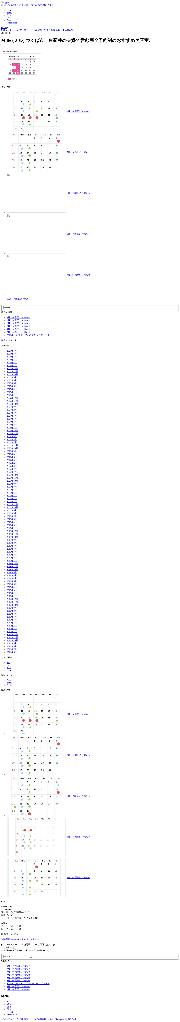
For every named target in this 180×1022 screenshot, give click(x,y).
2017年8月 (12, 611)
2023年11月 (12, 433)
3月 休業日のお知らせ (18, 332)
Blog (9, 17)
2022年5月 (12, 460)
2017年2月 (12, 628)
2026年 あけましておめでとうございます (28, 335)
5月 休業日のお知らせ (78, 234)
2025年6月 (12, 383)
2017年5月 (12, 620)
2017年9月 (12, 608)
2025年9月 (12, 377)
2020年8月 (12, 513)
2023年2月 (12, 442)
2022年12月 (12, 445)
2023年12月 (12, 430)
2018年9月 (12, 572)
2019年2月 (12, 557)
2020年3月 (12, 525)
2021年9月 (12, 484)
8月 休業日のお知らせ (78, 111)
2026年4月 (12, 356)
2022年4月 (12, 463)
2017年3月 (12, 625)
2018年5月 (12, 584)
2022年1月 (12, 472)
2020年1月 (12, 528)
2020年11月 (12, 504)
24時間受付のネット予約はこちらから (20, 939)
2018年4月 (12, 587)
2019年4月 (12, 555)
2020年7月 (12, 516)
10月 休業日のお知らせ (19, 299)
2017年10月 (12, 605)
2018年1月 (12, 596)
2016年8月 (12, 646)
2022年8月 (12, 454)
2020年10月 (12, 507)
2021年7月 (12, 489)
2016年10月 (12, 640)
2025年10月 (12, 374)
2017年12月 (12, 599)
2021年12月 (12, 475)
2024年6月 (12, 416)
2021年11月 (12, 478)
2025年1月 (12, 395)
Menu (9, 12)
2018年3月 (12, 590)
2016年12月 (12, 634)
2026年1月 (12, 365)
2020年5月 (12, 519)
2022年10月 (12, 448)
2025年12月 (12, 368)
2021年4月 (12, 495)
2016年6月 (12, 652)
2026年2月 (12, 362)
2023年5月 (12, 436)
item (9, 667)
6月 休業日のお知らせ (78, 193)
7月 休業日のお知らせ (78, 152)
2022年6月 (12, 457)
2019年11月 (12, 534)
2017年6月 (12, 617)
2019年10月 (12, 537)
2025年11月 (12, 371)
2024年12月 (12, 398)
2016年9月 (12, 643)
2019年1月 (12, 560)
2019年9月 (12, 540)
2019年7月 (12, 546)
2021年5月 (12, 492)
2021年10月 (12, 481)
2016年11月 (12, 637)
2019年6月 (12, 549)
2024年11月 (12, 401)
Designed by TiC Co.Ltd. (67, 1019)
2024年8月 (12, 410)
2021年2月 (12, 498)
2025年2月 (12, 392)
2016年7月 (12, 649)
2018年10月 (12, 569)
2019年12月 (12, 531)
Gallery (10, 665)
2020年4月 (12, 522)
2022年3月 (12, 466)
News (9, 10)
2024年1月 (12, 427)
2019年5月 (12, 552)
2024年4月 (12, 422)
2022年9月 (12, 451)
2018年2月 (12, 593)
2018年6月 (12, 581)
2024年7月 (12, 413)
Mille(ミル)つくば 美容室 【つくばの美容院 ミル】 (28, 1019)
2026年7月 (12, 351)
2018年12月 (12, 563)
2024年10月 (12, 404)
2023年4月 (12, 439)
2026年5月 (12, 354)
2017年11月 (12, 602)
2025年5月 (12, 386)
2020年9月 (12, 510)
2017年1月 (12, 631)
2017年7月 (12, 614)
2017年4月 (12, 622)
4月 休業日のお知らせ (78, 274)
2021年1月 (12, 501)
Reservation (12, 23)
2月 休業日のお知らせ (18, 986)
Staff (9, 15)
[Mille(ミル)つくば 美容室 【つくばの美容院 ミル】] (27, 5)
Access (10, 20)
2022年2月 (12, 469)
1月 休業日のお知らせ (18, 989)
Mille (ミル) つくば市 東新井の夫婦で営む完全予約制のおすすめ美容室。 (38, 30)
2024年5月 (12, 419)
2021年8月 (12, 487)
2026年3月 (12, 359)
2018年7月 (12, 578)
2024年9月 (12, 407)
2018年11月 (12, 566)
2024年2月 (12, 424)
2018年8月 (12, 575)
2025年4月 (12, 389)
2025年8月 (12, 380)
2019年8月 (12, 543)
